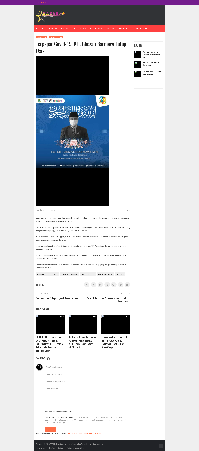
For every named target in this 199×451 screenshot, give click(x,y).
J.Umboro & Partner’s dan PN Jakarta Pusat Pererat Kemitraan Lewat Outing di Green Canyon (114, 342)
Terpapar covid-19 (105, 274)
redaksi (41, 210)
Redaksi (61, 448)
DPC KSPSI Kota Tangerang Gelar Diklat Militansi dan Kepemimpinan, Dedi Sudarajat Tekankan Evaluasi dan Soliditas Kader (50, 343)
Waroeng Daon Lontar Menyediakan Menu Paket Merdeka (151, 55)
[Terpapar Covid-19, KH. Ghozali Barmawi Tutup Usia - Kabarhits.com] (50, 16)
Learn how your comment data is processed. (84, 433)
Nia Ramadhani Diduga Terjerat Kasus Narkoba (57, 298)
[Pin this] (120, 284)
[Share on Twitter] (93, 284)
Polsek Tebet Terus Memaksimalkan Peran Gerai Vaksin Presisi (108, 299)
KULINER (123, 28)
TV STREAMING (140, 28)
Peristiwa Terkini (56, 37)
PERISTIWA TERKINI (57, 28)
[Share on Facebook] (86, 284)
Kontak (52, 448)
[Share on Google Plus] (114, 284)
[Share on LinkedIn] (100, 284)
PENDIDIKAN (79, 28)
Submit (50, 429)
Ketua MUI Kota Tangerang (47, 274)
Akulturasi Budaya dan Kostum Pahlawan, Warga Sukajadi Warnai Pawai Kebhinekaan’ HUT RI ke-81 (82, 342)
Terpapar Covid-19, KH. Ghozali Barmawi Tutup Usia (81, 47)
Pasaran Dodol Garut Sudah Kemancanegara (152, 73)
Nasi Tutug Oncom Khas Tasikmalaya (151, 63)
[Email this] (127, 284)
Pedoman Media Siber (75, 448)
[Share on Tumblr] (107, 284)
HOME (39, 28)
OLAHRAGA (96, 28)
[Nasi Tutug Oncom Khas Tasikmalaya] (137, 64)
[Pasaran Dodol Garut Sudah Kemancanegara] (137, 74)
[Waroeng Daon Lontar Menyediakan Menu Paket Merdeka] (137, 54)
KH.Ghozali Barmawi (70, 274)
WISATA (111, 28)
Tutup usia (120, 274)
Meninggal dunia (87, 274)
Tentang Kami (41, 448)
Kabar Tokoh (41, 37)
